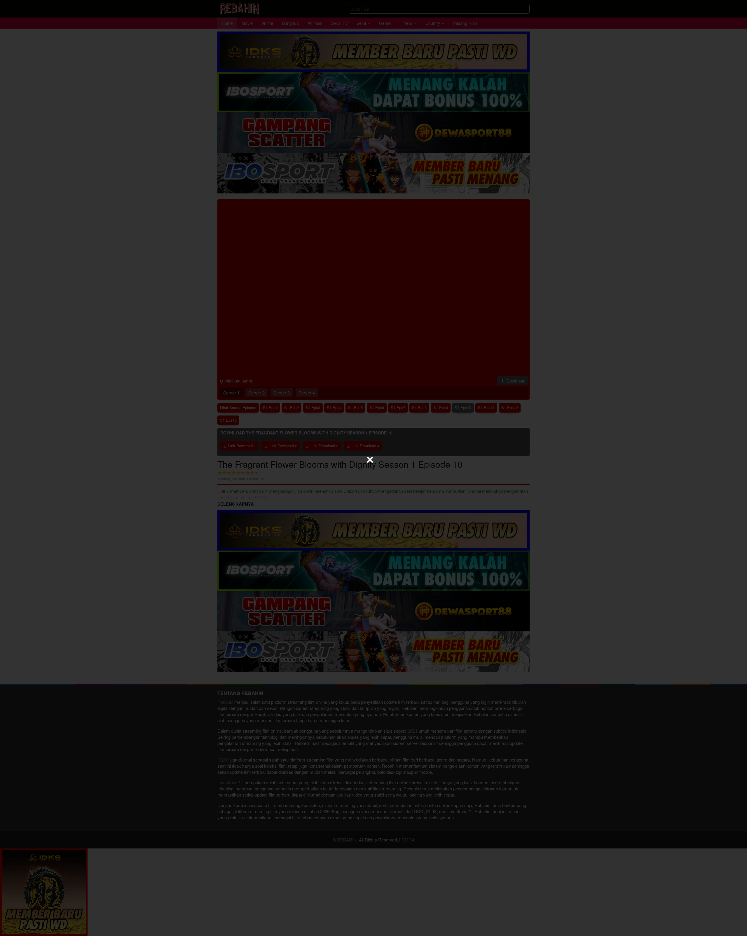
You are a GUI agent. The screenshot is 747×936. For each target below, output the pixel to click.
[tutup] (370, 459)
